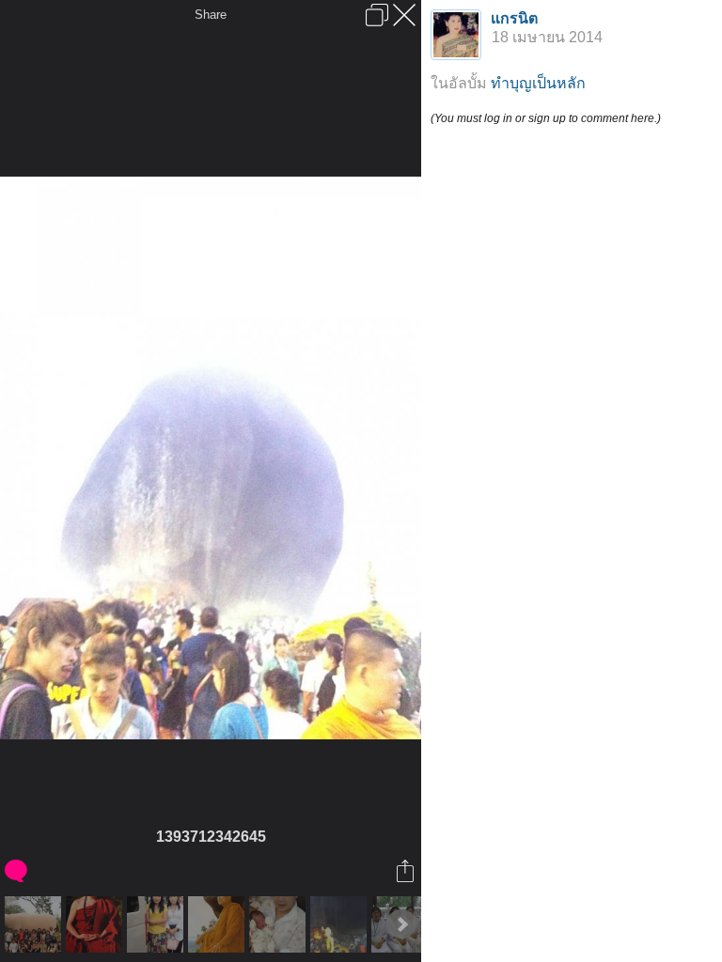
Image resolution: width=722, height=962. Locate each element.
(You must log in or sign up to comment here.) (546, 118)
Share (211, 15)
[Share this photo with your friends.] (406, 871)
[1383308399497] (35, 924)
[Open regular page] (377, 15)
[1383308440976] (157, 924)
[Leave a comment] (17, 871)
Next (401, 924)
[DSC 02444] (96, 924)
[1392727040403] (279, 924)
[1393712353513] (340, 924)
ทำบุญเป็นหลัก (538, 83)
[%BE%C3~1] (218, 924)
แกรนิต (514, 18)
